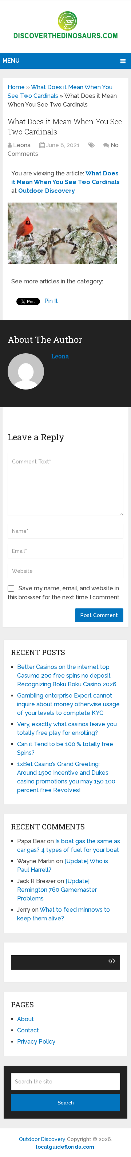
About (25, 1019)
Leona (22, 145)
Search (65, 1103)
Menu (11, 60)
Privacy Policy (36, 1041)
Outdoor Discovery (42, 1139)
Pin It (51, 300)
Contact (28, 1030)
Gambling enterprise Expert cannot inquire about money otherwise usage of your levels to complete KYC (68, 704)
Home (16, 87)
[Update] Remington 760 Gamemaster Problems (57, 890)
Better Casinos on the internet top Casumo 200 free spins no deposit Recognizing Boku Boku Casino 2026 (66, 675)
